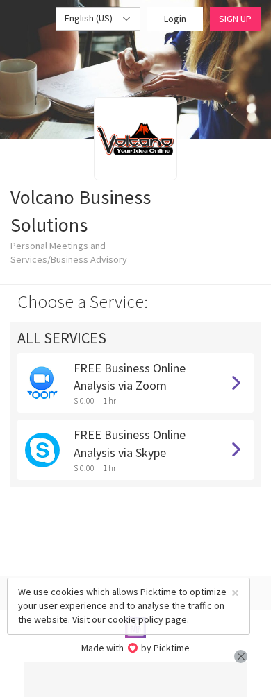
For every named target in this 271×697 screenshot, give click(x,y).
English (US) (90, 18)
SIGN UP (235, 18)
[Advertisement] (135, 679)
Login (175, 18)
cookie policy (135, 619)
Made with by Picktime (135, 648)
